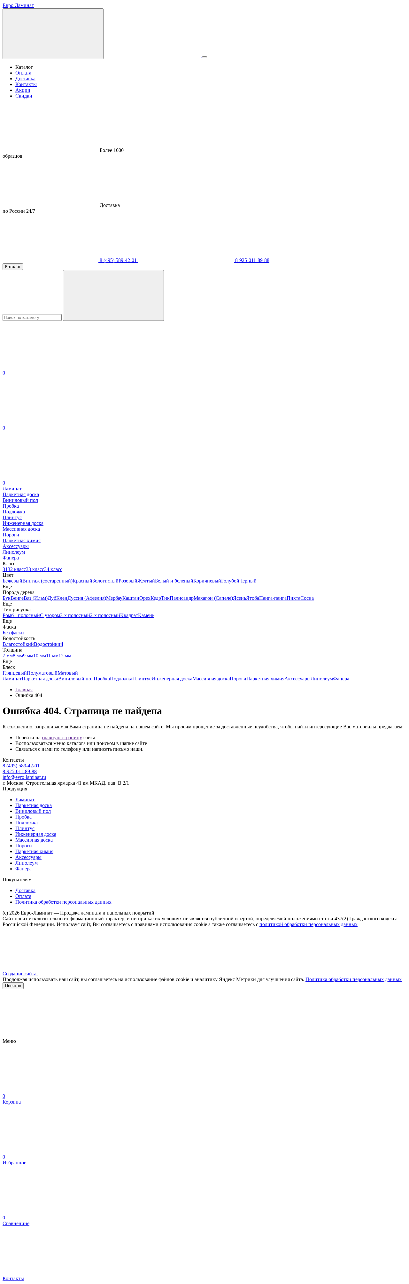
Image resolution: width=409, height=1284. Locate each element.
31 (5, 569)
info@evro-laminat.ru (24, 777)
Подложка (121, 678)
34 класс (53, 569)
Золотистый (105, 580)
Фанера (341, 678)
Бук (7, 598)
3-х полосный (75, 615)
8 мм (18, 655)
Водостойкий (48, 644)
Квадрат (129, 615)
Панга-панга (273, 598)
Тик (165, 598)
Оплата (23, 72)
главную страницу (62, 737)
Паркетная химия (265, 678)
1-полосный (27, 615)
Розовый (128, 580)
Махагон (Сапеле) (213, 598)
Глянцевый (15, 673)
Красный (82, 580)
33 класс (35, 569)
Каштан (130, 598)
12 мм (64, 655)
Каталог (12, 266)
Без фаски (13, 632)
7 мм (8, 655)
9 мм (28, 655)
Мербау (114, 598)
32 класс (17, 569)
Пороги (238, 678)
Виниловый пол (76, 678)
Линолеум (322, 678)
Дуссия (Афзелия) (86, 598)
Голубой (230, 580)
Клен (61, 598)
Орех (144, 598)
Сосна (307, 598)
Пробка (102, 678)
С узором (50, 615)
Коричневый (207, 580)
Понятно (13, 985)
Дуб (52, 598)
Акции (22, 90)
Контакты (26, 84)
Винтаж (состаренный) (47, 580)
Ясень (239, 598)
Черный (248, 580)
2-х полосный (105, 615)
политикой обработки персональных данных (308, 924)
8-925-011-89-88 (251, 260)
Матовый (68, 673)
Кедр (155, 598)
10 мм (39, 655)
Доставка (25, 78)
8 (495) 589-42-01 (118, 260)
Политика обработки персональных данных (63, 902)
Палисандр (182, 598)
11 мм (52, 655)
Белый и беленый (174, 580)
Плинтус (141, 678)
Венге (17, 598)
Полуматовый (42, 673)
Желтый (146, 580)
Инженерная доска (171, 678)
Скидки (23, 96)
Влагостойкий (18, 644)
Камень (146, 615)
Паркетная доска (40, 678)
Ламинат (12, 678)
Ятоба (252, 598)
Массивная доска (211, 678)
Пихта (293, 598)
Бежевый (12, 580)
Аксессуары (297, 678)
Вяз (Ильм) (36, 598)
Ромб (8, 615)
